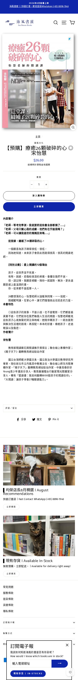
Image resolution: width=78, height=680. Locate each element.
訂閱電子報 (9, 622)
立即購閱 (11, 507)
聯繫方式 (8, 633)
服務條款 (8, 593)
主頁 (38, 136)
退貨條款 (8, 599)
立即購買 (39, 206)
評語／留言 (11, 408)
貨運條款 (8, 605)
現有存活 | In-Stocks (28, 673)
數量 (39, 177)
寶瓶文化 (39, 143)
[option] (39, 5)
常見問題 (8, 587)
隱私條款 (8, 611)
